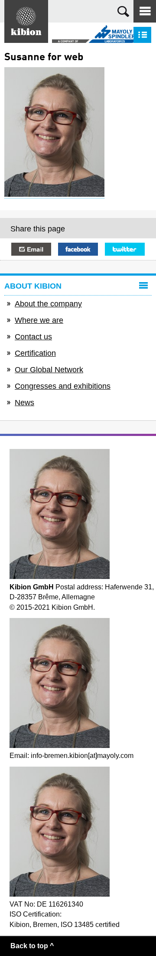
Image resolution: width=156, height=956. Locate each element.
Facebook (78, 249)
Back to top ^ (32, 945)
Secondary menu (142, 35)
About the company (48, 303)
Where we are (39, 320)
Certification (35, 353)
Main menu (144, 11)
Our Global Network (49, 369)
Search (123, 11)
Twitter (125, 249)
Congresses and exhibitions (62, 386)
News (24, 402)
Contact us (33, 336)
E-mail (31, 249)
